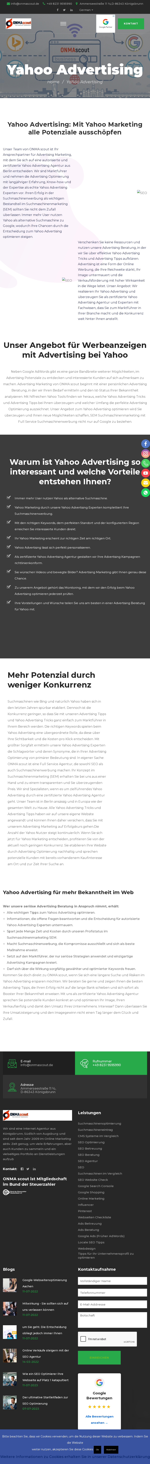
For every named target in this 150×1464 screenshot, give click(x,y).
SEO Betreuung (90, 1148)
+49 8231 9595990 (59, 3)
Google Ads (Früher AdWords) (101, 1236)
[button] (63, 23)
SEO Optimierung (91, 1142)
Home (53, 82)
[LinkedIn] (71, 10)
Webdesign (87, 1248)
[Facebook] (57, 10)
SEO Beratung (89, 1155)
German (85, 10)
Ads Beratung (88, 1230)
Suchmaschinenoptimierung (99, 1123)
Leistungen (89, 1112)
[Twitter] (64, 10)
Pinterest (85, 1211)
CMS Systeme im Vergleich (98, 1136)
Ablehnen (111, 1449)
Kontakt (131, 23)
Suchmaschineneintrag (95, 1130)
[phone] (145, 463)
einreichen (99, 1357)
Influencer (86, 1205)
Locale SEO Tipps (91, 1242)
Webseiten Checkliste (94, 1217)
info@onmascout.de (25, 3)
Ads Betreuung (90, 1223)
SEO (81, 1167)
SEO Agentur (88, 1161)
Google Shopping (91, 1192)
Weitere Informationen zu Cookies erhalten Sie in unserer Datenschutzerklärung (75, 1457)
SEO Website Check (93, 1180)
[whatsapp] (145, 492)
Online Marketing (91, 1198)
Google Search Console (96, 1186)
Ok (97, 1449)
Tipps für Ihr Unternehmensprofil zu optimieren (106, 1255)
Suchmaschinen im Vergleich (100, 1173)
